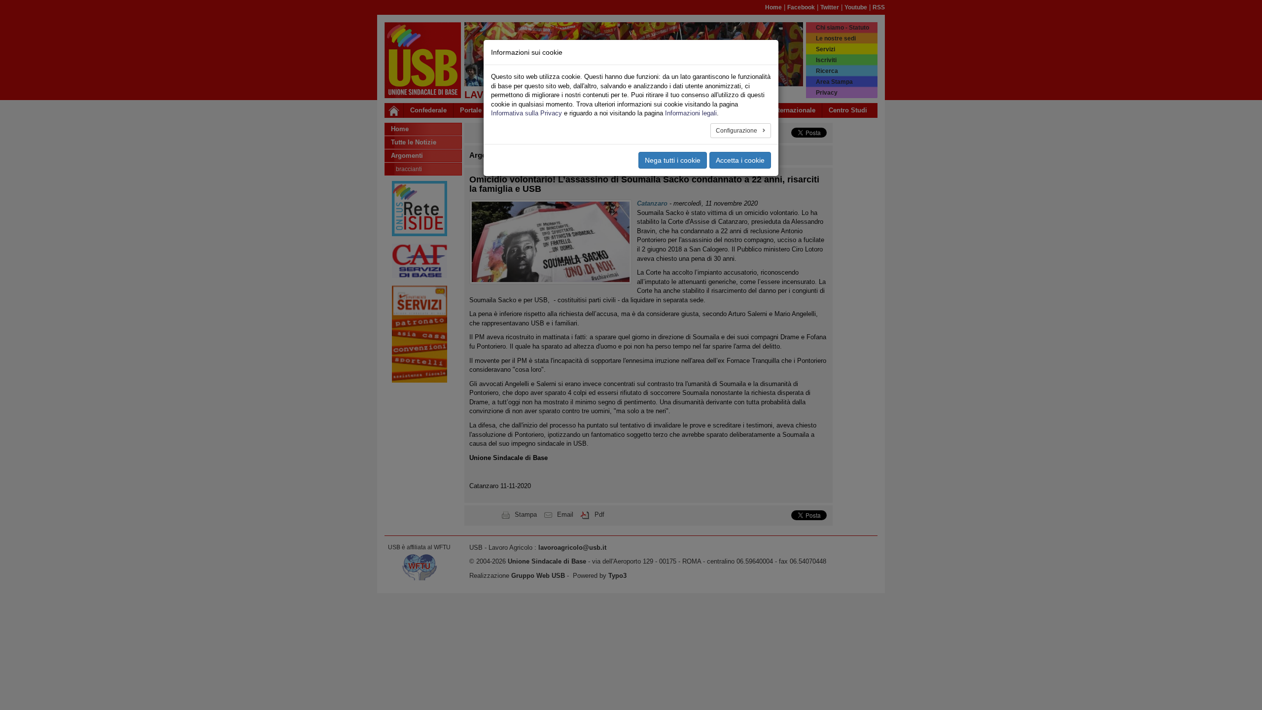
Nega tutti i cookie (673, 160)
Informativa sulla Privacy (526, 113)
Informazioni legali (691, 113)
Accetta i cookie (740, 160)
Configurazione (737, 130)
